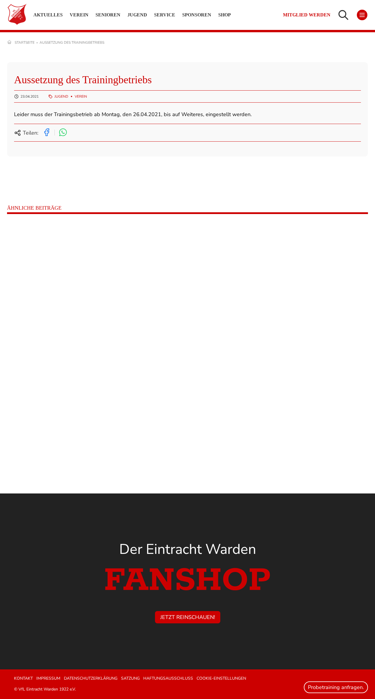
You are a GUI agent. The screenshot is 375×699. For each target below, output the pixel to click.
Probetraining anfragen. (336, 687)
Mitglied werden (306, 15)
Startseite (25, 42)
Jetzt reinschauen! (187, 617)
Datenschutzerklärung (90, 678)
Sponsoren (196, 14)
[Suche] (343, 15)
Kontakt (23, 678)
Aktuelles (48, 14)
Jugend (61, 96)
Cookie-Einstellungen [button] (221, 678)
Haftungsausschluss (168, 678)
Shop (224, 14)
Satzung (130, 678)
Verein (81, 96)
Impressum (48, 678)
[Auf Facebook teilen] (46, 133)
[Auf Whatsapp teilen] (63, 133)
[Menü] (362, 15)
